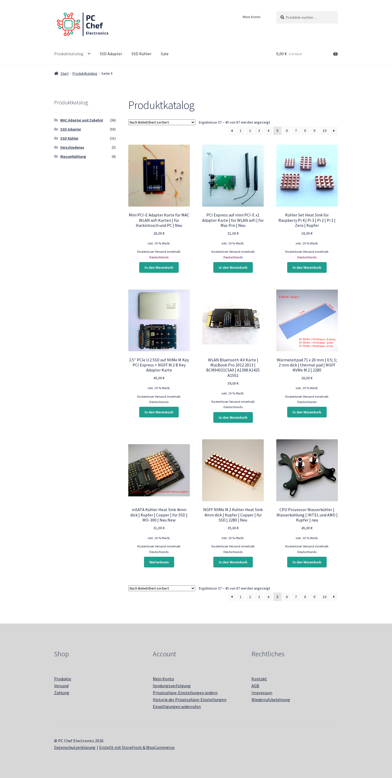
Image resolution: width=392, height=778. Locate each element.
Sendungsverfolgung (172, 685)
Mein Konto (252, 16)
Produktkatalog (68, 53)
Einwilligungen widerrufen (177, 706)
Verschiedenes (72, 147)
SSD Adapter (111, 53)
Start (65, 73)
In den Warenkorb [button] (159, 267)
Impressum (261, 692)
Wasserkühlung (73, 156)
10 (324, 130)
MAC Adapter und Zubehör (81, 120)
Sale (165, 53)
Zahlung (61, 692)
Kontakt (259, 678)
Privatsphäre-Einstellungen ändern (185, 692)
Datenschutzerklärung (74, 747)
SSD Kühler (141, 53)
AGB (255, 685)
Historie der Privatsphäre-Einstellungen (189, 699)
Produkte (62, 678)
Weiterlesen (159, 562)
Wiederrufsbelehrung (270, 699)
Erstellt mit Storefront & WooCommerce (136, 747)
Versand (61, 685)
